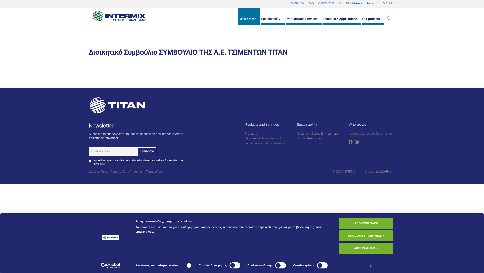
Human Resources (309, 138)
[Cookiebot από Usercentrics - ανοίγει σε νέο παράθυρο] (110, 265)
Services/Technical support (263, 138)
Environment (329, 134)
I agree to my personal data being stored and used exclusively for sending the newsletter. (138, 162)
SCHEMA (386, 172)
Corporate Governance (377, 134)
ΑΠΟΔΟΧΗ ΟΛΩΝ (366, 223)
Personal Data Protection (127, 172)
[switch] (235, 265)
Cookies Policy (98, 172)
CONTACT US (326, 3)
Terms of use (154, 172)
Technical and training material (265, 143)
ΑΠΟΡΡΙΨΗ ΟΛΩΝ (366, 248)
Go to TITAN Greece (350, 3)
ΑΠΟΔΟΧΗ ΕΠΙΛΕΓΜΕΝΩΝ (366, 235)
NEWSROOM (296, 3)
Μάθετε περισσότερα (150, 236)
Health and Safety (308, 134)
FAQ (311, 3)
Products (251, 134)
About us (355, 134)
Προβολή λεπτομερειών (351, 265)
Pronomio (372, 3)
